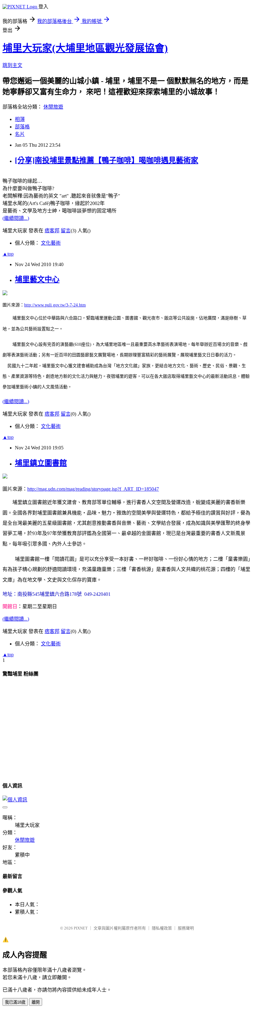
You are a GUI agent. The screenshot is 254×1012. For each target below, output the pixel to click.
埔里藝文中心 (37, 279)
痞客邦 (52, 230)
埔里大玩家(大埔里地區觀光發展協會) (85, 48)
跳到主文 (12, 65)
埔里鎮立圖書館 (41, 463)
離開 (36, 1002)
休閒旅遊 (53, 106)
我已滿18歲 (15, 1002)
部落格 (22, 126)
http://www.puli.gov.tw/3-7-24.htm (55, 305)
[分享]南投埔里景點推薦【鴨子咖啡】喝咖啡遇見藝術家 (106, 160)
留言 (66, 230)
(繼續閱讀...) (15, 218)
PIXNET (81, 928)
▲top (8, 253)
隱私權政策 (162, 928)
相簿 (20, 119)
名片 (20, 134)
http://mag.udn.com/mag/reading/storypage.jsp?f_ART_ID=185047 (93, 489)
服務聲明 (186, 928)
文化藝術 (51, 243)
